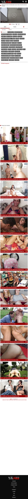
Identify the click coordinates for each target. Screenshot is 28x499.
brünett (3, 36)
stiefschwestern (14, 57)
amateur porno (18, 32)
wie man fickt (4, 59)
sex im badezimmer (5, 55)
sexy (12, 55)
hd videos (14, 42)
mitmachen (4, 49)
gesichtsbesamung (6, 42)
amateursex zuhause (6, 34)
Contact (14, 489)
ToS (14, 493)
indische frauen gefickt (16, 44)
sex (15, 53)
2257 (14, 495)
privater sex (4, 51)
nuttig (9, 49)
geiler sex (16, 40)
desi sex (15, 36)
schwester (11, 51)
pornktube (19, 49)
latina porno (19, 47)
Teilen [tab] (14, 26)
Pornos (14, 481)
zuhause (17, 59)
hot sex (19, 42)
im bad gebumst (5, 44)
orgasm (14, 49)
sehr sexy (17, 51)
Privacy (14, 497)
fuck (11, 40)
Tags (14, 487)
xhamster (11, 59)
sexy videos (17, 55)
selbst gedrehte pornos (7, 53)
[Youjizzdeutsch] (6, 1)
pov (24, 49)
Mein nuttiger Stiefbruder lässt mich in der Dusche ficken (15, 399)
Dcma (14, 491)
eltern (17, 38)
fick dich (22, 38)
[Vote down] (18, 24)
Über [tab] (5, 26)
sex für (19, 53)
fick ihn (3, 40)
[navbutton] (26, 2)
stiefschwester (5, 57)
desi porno (9, 36)
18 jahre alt (11, 32)
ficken (7, 40)
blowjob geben (21, 34)
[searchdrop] (23, 2)
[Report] (24, 26)
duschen (20, 36)
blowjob (15, 34)
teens (21, 57)
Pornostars (14, 485)
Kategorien (14, 483)
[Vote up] (16, 24)
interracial (12, 47)
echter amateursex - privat (8, 38)
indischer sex (4, 47)
